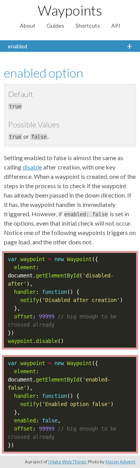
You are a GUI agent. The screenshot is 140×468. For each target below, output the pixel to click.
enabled (17, 46)
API (116, 25)
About (27, 25)
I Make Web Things (67, 461)
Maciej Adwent (120, 461)
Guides (55, 25)
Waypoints (70, 10)
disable (32, 167)
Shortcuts (87, 25)
